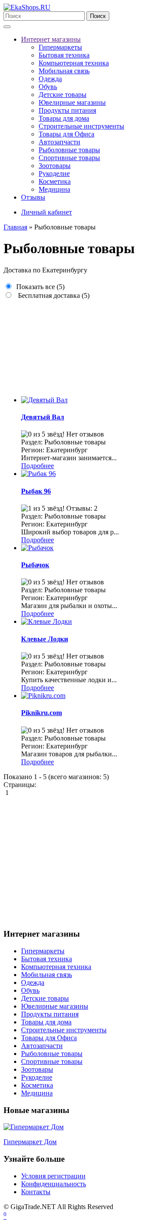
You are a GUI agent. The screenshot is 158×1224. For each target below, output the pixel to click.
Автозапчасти (59, 142)
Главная (15, 227)
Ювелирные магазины (72, 102)
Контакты (35, 1191)
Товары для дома (64, 118)
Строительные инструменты (81, 126)
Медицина (54, 189)
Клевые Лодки (44, 639)
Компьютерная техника (74, 63)
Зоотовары (55, 165)
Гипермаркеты (60, 47)
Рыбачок (35, 565)
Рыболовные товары (69, 150)
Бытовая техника (64, 55)
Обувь (48, 86)
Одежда (50, 78)
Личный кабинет (46, 212)
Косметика (55, 181)
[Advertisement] (79, 344)
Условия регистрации (53, 1176)
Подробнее (37, 465)
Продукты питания (67, 110)
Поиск (98, 16)
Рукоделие (54, 173)
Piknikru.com (41, 712)
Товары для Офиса (66, 134)
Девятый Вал (42, 417)
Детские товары (62, 94)
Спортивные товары (69, 157)
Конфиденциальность (53, 1184)
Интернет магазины (51, 39)
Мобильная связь (64, 71)
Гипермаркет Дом (30, 1141)
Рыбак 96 (36, 491)
